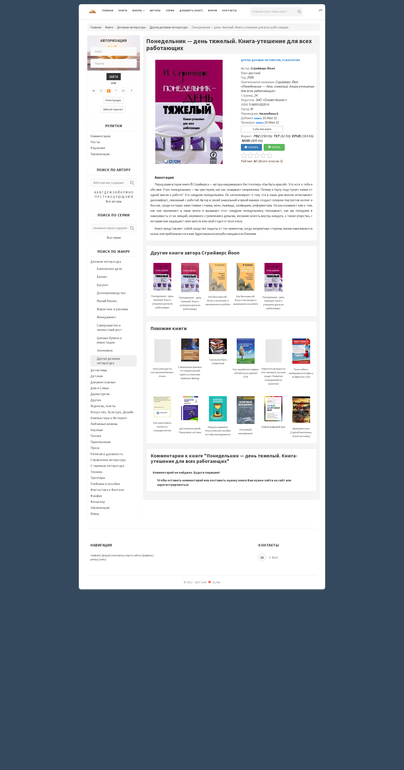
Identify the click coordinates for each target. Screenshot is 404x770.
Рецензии (97, 148)
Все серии (114, 238)
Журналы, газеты (103, 406)
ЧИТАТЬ (275, 147)
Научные (96, 430)
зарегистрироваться (173, 485)
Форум (212, 10)
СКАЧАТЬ (252, 147)
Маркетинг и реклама (112, 309)
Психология (291, 60)
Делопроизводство (111, 293)
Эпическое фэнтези (194, 727)
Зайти (113, 76)
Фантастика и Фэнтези (107, 490)
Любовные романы (104, 424)
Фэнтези (186, 699)
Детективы (98, 370)
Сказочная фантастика (197, 605)
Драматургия (100, 394)
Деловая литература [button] (147, 21)
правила (147, 555)
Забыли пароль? (113, 109)
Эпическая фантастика (197, 718)
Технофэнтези (190, 671)
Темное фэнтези (192, 661)
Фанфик (96, 496)
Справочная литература (108, 460)
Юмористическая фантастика (202, 755)
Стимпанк (187, 652)
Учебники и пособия (105, 484)
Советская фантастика (196, 623)
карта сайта (133, 555)
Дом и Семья (99, 388)
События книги (262, 129)
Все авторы (114, 201)
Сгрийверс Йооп (263, 68)
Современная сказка (194, 633)
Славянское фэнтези (195, 614)
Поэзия (95, 436)
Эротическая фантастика (198, 736)
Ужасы (184, 680)
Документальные (103, 382)
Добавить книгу (191, 10)
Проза (95, 448)
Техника (96, 472)
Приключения (100, 442)
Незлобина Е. (269, 114)
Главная (107, 10)
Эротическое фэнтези (196, 746)
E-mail (273, 557)
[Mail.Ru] (101, 91)
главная (95, 555)
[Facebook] (131, 91)
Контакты (229, 10)
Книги (122, 10)
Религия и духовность (106, 454)
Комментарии (100, 136)
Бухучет (103, 285)
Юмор (94, 514)
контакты (118, 555)
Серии (170, 10)
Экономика (105, 350)
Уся (182, 689)
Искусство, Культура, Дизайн (112, 412)
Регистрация (113, 100)
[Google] (124, 91)
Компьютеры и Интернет (109, 418)
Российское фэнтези (195, 595)
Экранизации (100, 154)
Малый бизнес (107, 301)
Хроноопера (188, 708)
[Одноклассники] (109, 91)
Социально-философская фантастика (207, 642)
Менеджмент (106, 317)
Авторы (155, 10)
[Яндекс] (116, 91)
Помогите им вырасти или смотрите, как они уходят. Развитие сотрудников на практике (273, 376)
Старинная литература (107, 466)
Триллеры (97, 478)
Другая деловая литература (168, 27)
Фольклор (97, 502)
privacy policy (98, 559)
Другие (95, 400)
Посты (95, 142)
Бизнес (102, 277)
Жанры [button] (137, 10)
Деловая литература (194, 21)
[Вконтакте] (93, 91)
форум (106, 555)
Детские (96, 376)
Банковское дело (109, 269)
